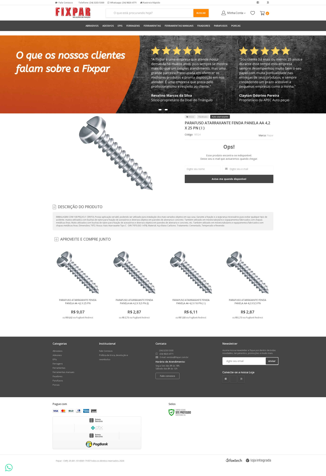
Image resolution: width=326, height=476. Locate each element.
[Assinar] (173, 262)
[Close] (225, 208)
